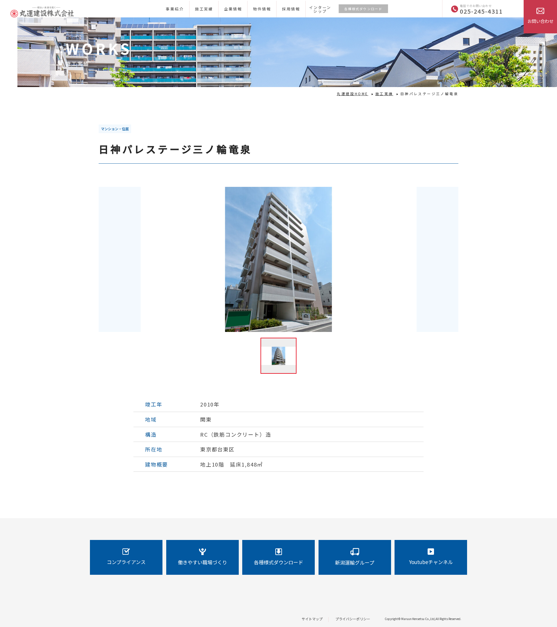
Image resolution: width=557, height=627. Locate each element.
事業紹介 (175, 9)
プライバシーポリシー (352, 618)
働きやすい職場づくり (202, 562)
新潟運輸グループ (354, 562)
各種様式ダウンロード (363, 8)
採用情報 (291, 9)
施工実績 (204, 9)
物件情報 (262, 9)
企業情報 (233, 9)
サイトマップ (312, 618)
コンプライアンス (126, 561)
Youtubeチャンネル (431, 561)
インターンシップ (320, 9)
